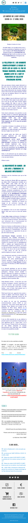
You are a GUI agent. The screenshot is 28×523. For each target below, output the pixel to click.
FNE (22, 311)
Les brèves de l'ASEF (20, 11)
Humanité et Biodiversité (8, 313)
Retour (15, 7)
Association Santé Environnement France (4, 2)
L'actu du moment (9, 11)
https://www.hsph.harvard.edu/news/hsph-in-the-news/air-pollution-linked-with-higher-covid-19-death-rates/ (14, 416)
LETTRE (24, 309)
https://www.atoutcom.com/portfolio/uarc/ (13, 354)
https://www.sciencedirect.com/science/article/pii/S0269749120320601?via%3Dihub (14, 410)
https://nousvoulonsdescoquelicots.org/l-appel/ (16, 396)
